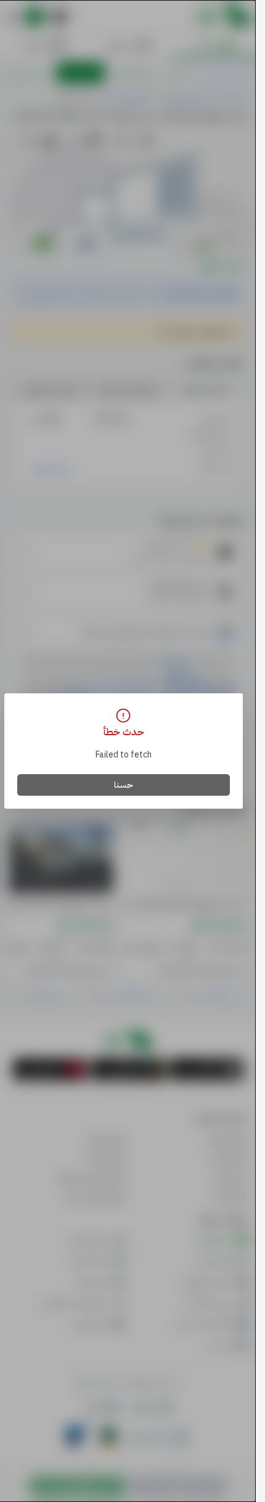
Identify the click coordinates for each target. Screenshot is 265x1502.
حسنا (123, 784)
